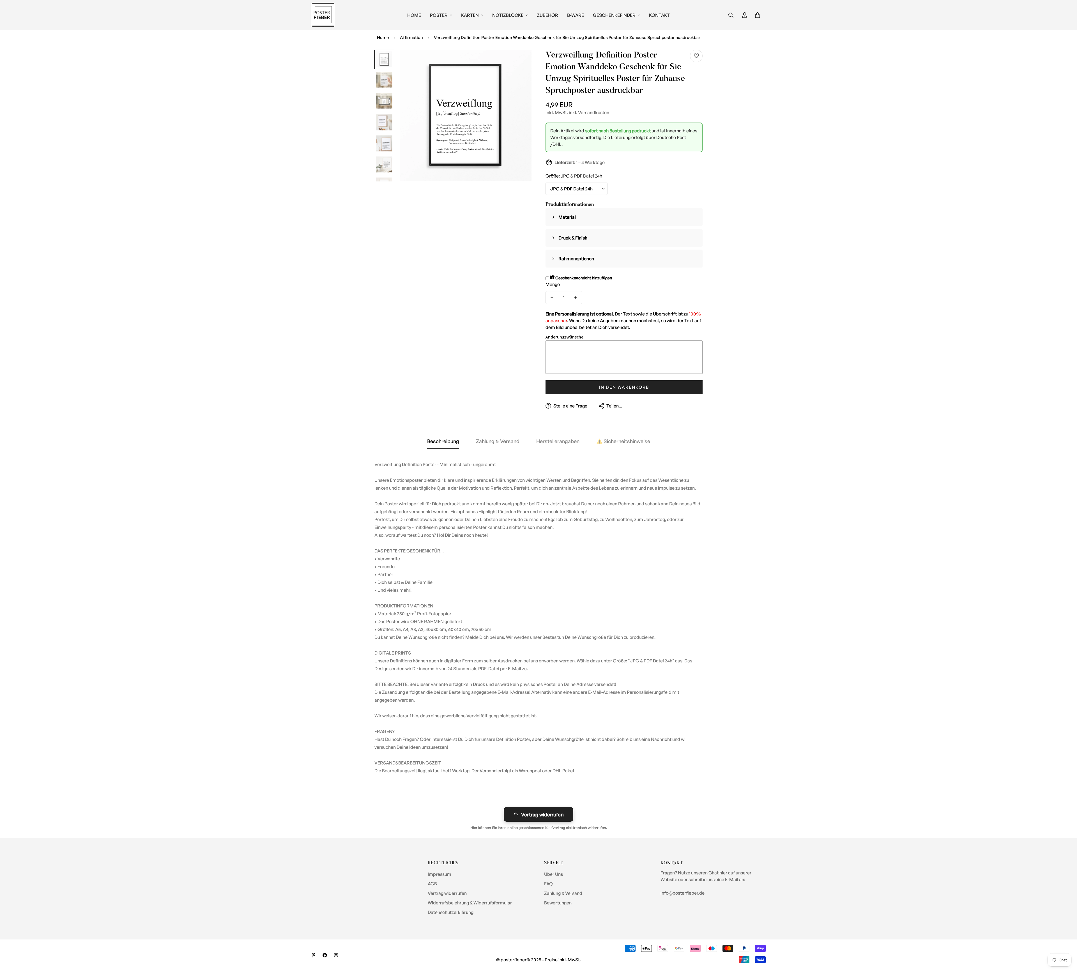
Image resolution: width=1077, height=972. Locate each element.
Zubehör (547, 15)
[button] (757, 15)
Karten (470, 15)
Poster (439, 15)
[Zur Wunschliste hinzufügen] (696, 56)
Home (414, 15)
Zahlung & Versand (563, 893)
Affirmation (411, 37)
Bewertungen (558, 903)
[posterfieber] (323, 15)
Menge (553, 284)
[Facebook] (325, 955)
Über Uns (553, 874)
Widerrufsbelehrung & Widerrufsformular (470, 903)
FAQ (548, 883)
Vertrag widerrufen (542, 814)
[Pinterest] (313, 955)
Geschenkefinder (614, 15)
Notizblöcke (507, 15)
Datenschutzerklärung (450, 912)
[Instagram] (336, 955)
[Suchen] (731, 15)
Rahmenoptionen (576, 258)
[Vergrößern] (519, 61)
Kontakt (659, 15)
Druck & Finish (572, 238)
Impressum (439, 874)
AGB (432, 883)
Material (567, 217)
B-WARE (575, 15)
